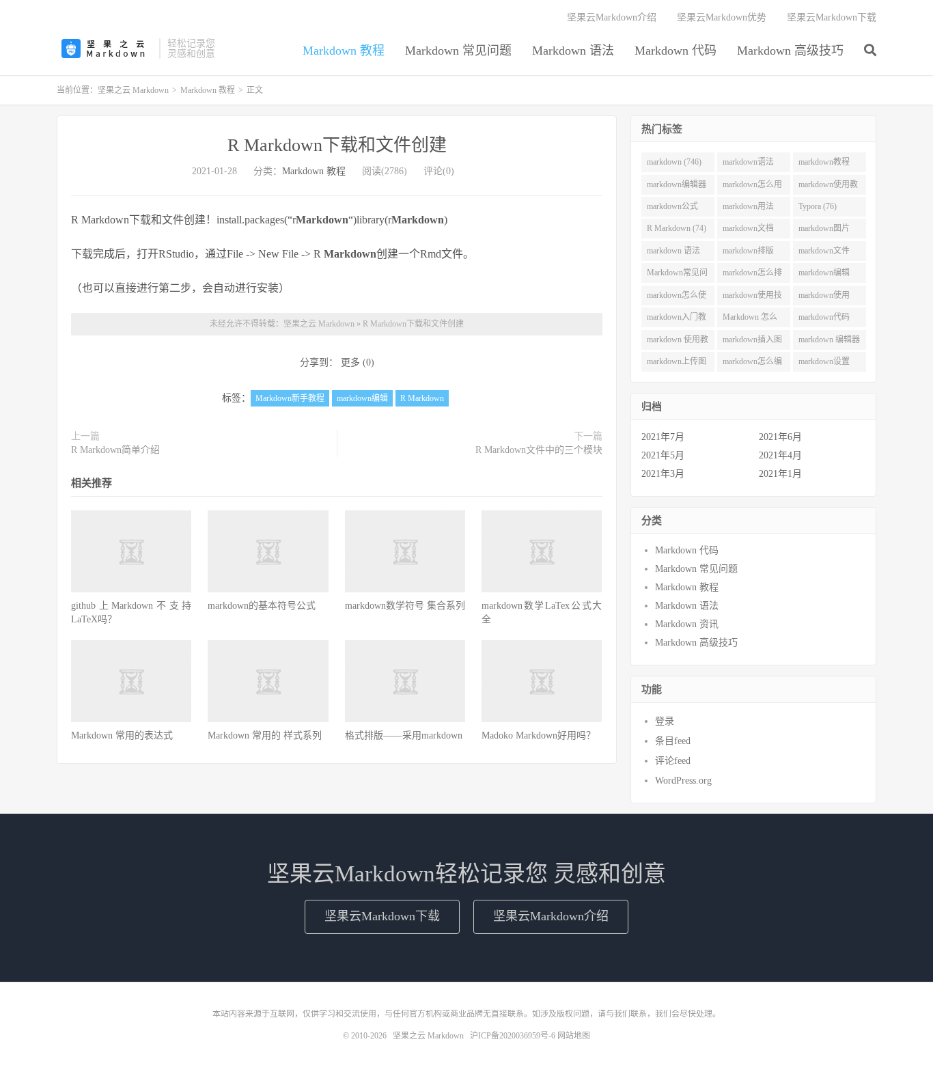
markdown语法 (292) (748, 164)
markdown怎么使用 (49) (676, 297)
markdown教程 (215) (824, 164)
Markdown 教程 (344, 50)
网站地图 (573, 1036)
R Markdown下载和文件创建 (337, 145)
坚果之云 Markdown (104, 48)
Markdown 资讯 (687, 624)
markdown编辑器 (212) (676, 187)
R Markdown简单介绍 (115, 450)
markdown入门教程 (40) (676, 319)
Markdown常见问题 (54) (677, 275)
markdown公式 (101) (672, 209)
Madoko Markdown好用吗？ (539, 735)
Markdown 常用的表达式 (122, 735)
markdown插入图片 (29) (752, 342)
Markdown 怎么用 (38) (750, 319)
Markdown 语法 (573, 50)
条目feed (673, 741)
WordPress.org (683, 780)
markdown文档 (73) (748, 230)
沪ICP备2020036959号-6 (512, 1036)
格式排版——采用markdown (403, 735)
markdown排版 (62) (748, 253)
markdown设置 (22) (824, 364)
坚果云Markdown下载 (831, 17)
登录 (664, 721)
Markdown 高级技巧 (790, 50)
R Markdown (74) (676, 228)
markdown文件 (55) (824, 253)
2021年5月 (662, 455)
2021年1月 (780, 474)
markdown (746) (674, 162)
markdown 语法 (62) (673, 253)
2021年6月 (780, 437)
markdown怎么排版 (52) (752, 275)
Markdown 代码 (675, 50)
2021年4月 (780, 455)
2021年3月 (662, 474)
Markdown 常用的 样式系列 (265, 735)
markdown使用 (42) (824, 297)
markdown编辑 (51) (824, 275)
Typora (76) (817, 206)
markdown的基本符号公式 (262, 606)
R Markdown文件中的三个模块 (538, 450)
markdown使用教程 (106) (828, 187)
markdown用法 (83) (748, 209)
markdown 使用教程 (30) (677, 342)
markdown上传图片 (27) (676, 364)
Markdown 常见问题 (458, 50)
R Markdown (422, 398)
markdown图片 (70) (824, 230)
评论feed (673, 761)
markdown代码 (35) (824, 319)
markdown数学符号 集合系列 (405, 606)
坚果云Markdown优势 (721, 17)
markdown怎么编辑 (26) (752, 364)
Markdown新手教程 (289, 398)
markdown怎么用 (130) (752, 187)
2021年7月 (662, 437)
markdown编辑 (362, 398)
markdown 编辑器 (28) (829, 342)
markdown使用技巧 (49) (752, 297)
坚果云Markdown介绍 (611, 17)
